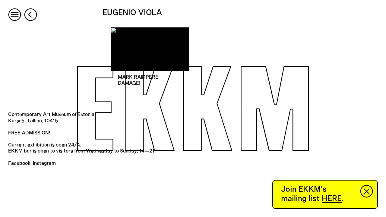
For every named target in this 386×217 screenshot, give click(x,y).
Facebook (19, 163)
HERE (332, 199)
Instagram (44, 163)
